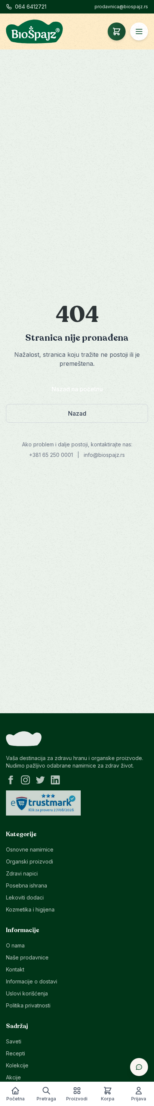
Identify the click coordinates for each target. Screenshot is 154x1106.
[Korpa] (117, 31)
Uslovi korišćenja (27, 993)
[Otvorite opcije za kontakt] (139, 1067)
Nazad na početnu (77, 389)
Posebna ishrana (26, 885)
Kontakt (15, 969)
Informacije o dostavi (31, 981)
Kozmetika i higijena (30, 909)
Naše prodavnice (27, 957)
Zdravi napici (22, 873)
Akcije (13, 1077)
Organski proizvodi (29, 861)
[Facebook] (10, 779)
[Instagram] (25, 779)
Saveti (13, 1041)
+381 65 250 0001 (51, 455)
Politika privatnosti (28, 1005)
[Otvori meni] (139, 31)
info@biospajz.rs (104, 455)
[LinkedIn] (55, 779)
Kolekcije (17, 1065)
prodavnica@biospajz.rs (121, 6)
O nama (15, 945)
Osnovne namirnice (29, 849)
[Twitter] (40, 779)
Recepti (15, 1053)
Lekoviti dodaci (25, 897)
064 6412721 (30, 6)
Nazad (77, 413)
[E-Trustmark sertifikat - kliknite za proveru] (43, 803)
